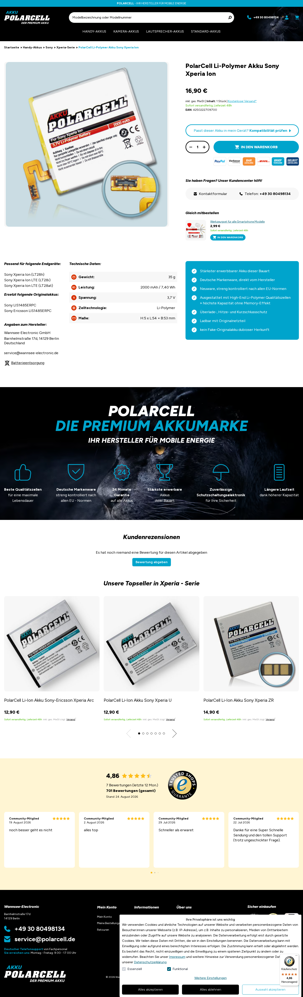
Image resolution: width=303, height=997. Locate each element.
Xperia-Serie (65, 47)
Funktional (180, 969)
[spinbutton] (197, 147)
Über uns (184, 907)
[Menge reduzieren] (190, 147)
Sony (49, 47)
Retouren (103, 930)
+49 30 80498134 (39, 929)
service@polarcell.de (44, 939)
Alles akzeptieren (150, 989)
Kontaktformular (213, 193)
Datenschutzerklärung (150, 962)
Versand (70, 719)
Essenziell (134, 969)
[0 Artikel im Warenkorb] (297, 17)
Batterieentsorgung (27, 363)
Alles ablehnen (210, 989)
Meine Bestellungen (109, 923)
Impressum (177, 957)
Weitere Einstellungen (210, 978)
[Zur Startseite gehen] (34, 17)
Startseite (11, 47)
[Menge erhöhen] (204, 147)
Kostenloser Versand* (242, 101)
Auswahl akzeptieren (270, 989)
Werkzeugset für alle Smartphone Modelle (237, 221)
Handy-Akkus (32, 47)
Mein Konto (107, 907)
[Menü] (296, 956)
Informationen (146, 907)
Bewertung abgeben (152, 562)
